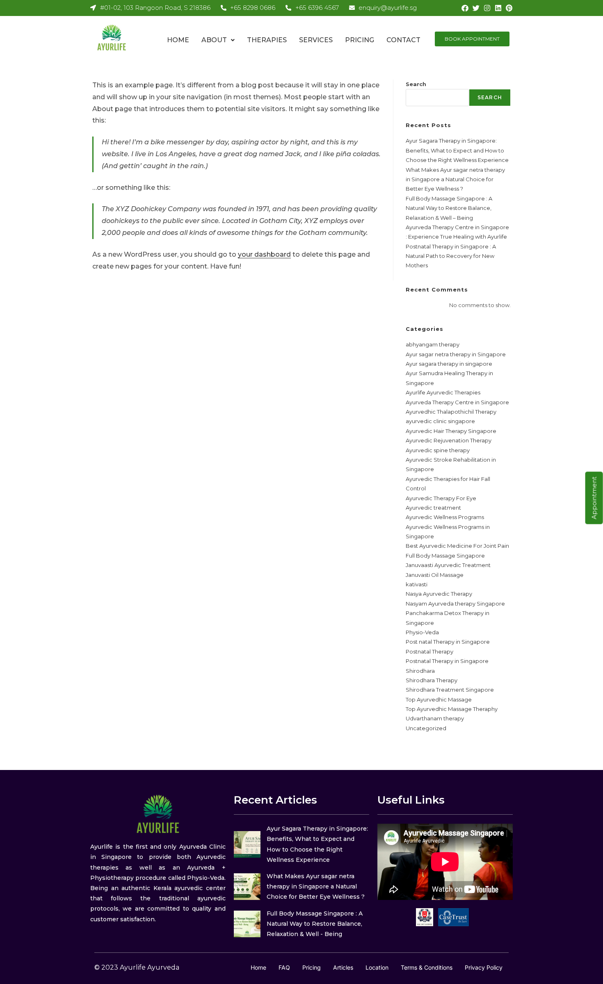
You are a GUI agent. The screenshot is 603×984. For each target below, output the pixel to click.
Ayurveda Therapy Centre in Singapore (457, 402)
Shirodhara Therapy (431, 680)
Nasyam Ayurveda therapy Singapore (455, 603)
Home (178, 40)
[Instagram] (487, 8)
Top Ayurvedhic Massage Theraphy (452, 709)
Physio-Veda (422, 632)
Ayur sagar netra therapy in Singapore (456, 354)
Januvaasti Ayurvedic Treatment (448, 565)
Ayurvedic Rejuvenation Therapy (448, 440)
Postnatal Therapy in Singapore (447, 661)
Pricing (359, 40)
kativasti (416, 584)
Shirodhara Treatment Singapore (450, 689)
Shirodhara (420, 670)
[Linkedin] (498, 8)
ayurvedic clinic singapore (440, 421)
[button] (218, 40)
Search (416, 84)
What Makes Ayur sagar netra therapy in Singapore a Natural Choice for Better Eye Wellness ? (455, 179)
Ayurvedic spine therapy (438, 450)
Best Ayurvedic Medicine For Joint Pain (457, 545)
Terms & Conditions (426, 967)
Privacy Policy (483, 967)
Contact (403, 40)
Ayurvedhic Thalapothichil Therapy (451, 411)
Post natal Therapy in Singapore (448, 641)
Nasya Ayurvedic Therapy (439, 593)
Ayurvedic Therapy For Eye (441, 498)
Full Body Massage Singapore (445, 555)
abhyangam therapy (432, 344)
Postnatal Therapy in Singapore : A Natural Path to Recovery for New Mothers (451, 256)
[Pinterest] (509, 8)
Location (376, 967)
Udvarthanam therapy (435, 718)
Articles (343, 967)
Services (316, 40)
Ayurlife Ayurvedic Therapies (443, 392)
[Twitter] (476, 8)
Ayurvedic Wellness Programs (445, 517)
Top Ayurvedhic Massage (439, 699)
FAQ (284, 967)
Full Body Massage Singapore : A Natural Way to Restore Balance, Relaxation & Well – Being (449, 208)
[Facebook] (464, 8)
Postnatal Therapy (429, 651)
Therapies (267, 40)
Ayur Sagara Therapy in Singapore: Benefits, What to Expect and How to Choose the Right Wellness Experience (457, 150)
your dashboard (264, 254)
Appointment (594, 497)
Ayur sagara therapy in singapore (449, 363)
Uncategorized (426, 728)
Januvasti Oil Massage (435, 575)
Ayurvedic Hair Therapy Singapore (451, 431)
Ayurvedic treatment (433, 507)
